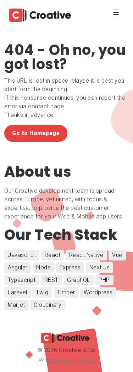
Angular (18, 267)
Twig (42, 292)
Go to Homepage (36, 133)
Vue (117, 255)
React (53, 255)
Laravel (17, 292)
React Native (86, 255)
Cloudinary (47, 304)
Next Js (99, 267)
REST (51, 280)
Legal (87, 360)
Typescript (21, 280)
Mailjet (16, 304)
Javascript (22, 255)
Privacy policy (57, 360)
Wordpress (98, 292)
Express (70, 267)
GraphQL (78, 280)
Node (43, 267)
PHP (104, 280)
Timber (66, 292)
